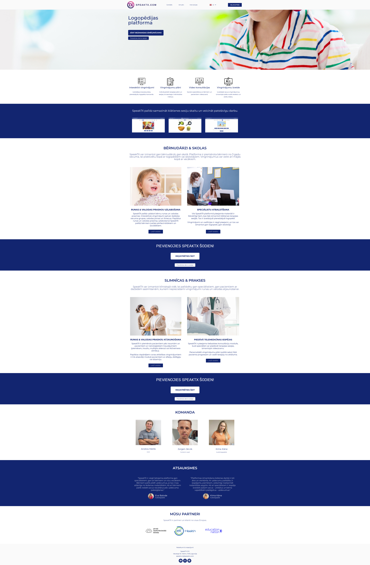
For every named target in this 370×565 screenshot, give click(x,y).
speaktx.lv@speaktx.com (185, 556)
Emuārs (181, 5)
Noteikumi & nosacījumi (185, 547)
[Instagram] (185, 561)
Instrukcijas (193, 5)
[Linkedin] (189, 561)
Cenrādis (169, 5)
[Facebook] (181, 561)
